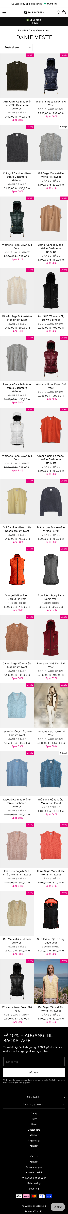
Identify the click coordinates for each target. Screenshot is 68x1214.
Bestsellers (34, 1129)
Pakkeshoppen (34, 1167)
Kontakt (33, 1097)
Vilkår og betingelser (34, 1177)
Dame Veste (35, 30)
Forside (22, 30)
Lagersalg (34, 1140)
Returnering (34, 1183)
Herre (34, 1118)
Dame (34, 1113)
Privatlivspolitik (34, 1172)
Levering (34, 1188)
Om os (34, 1156)
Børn (34, 1124)
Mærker (34, 1135)
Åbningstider (33, 1104)
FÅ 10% (34, 1072)
